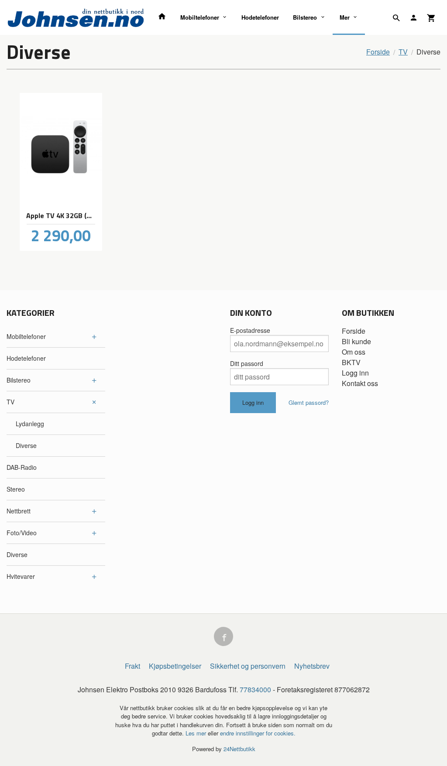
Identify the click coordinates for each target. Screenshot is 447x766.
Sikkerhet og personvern (247, 666)
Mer (345, 17)
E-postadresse (250, 330)
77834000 (255, 689)
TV (10, 401)
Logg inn (355, 373)
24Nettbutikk (239, 749)
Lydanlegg (30, 423)
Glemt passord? (309, 402)
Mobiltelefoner (199, 17)
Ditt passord (246, 363)
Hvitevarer (21, 576)
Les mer (197, 733)
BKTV (351, 362)
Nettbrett (19, 510)
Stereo (16, 489)
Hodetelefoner (260, 17)
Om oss (353, 352)
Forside (378, 52)
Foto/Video (22, 532)
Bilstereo (305, 17)
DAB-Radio (22, 467)
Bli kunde (356, 341)
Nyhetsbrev (312, 666)
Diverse (26, 445)
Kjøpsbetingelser (175, 666)
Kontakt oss (360, 383)
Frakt (132, 666)
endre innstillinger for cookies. (258, 733)
